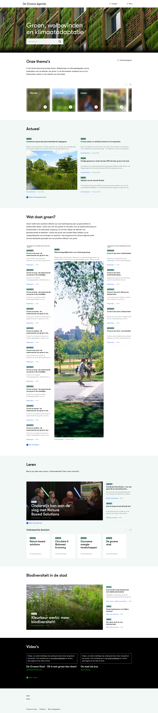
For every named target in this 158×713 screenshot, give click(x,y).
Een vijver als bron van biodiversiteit (114, 623)
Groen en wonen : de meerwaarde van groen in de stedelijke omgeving (37, 314)
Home (28, 699)
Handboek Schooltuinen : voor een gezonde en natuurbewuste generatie (119, 489)
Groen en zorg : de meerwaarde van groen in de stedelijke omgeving (38, 275)
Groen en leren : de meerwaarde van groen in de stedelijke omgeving (38, 294)
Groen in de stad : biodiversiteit (119, 312)
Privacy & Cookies (31, 709)
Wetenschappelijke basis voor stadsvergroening (72, 252)
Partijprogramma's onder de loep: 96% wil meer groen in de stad (105, 161)
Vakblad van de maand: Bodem (92, 180)
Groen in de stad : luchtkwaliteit (119, 253)
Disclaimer (42, 709)
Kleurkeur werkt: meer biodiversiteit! (50, 619)
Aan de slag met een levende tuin (118, 506)
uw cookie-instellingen (58, 658)
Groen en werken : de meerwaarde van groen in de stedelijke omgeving (37, 333)
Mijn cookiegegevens (54, 709)
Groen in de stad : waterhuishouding (114, 274)
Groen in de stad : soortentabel (119, 331)
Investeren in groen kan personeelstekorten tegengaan (46, 142)
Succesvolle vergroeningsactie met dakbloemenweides (117, 591)
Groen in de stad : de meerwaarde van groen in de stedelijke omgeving (37, 255)
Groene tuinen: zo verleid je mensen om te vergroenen (100, 142)
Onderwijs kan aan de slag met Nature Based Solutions (50, 509)
